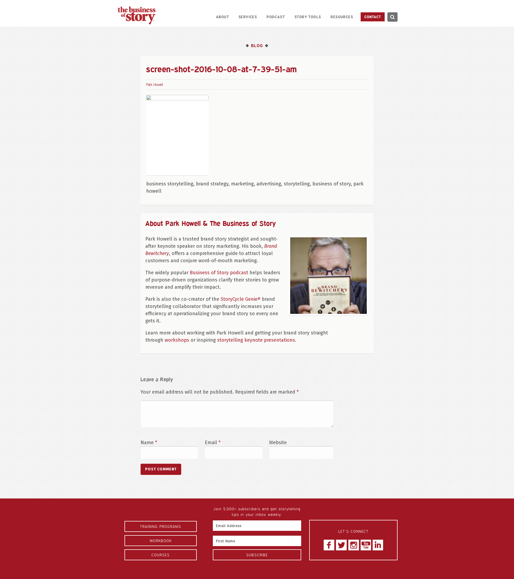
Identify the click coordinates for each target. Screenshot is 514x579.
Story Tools (307, 16)
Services (248, 16)
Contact (372, 16)
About (222, 16)
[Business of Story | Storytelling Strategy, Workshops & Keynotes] (136, 15)
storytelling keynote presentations (256, 340)
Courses (161, 555)
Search (392, 17)
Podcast (276, 16)
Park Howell (154, 84)
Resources (342, 16)
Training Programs (160, 526)
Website (278, 442)
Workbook (161, 540)
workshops (177, 340)
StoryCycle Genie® (240, 299)
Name (149, 442)
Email (213, 442)
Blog (257, 45)
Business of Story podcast (219, 273)
